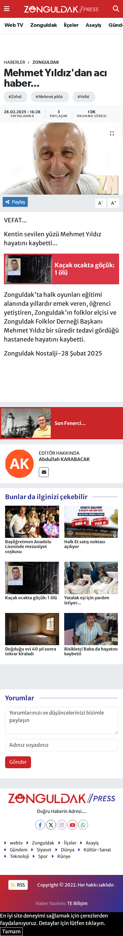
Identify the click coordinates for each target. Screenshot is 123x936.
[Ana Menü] (7, 8)
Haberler (14, 62)
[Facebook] (40, 825)
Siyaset (44, 850)
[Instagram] (62, 825)
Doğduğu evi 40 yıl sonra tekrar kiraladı (30, 651)
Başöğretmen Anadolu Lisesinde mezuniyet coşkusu (28, 547)
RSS (20, 885)
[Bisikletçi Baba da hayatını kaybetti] (91, 628)
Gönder (18, 762)
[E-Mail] (44, 472)
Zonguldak (43, 25)
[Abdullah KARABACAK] (19, 463)
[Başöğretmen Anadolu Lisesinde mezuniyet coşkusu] (32, 521)
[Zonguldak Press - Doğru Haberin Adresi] (61, 9)
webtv (16, 843)
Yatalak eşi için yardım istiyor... (86, 600)
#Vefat (83, 96)
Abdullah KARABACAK (64, 459)
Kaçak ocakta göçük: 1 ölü (31, 597)
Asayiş (93, 25)
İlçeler (71, 25)
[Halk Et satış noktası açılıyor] (91, 521)
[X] (51, 825)
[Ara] (116, 8)
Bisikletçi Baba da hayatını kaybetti (91, 651)
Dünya (67, 850)
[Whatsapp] (83, 825)
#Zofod (14, 96)
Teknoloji (19, 856)
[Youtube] (72, 825)
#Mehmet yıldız (49, 96)
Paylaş (18, 202)
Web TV (13, 25)
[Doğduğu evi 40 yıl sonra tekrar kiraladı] (32, 628)
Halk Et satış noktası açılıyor (84, 544)
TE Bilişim (77, 903)
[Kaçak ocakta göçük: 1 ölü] (32, 577)
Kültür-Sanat (97, 850)
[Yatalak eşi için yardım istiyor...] (91, 577)
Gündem (18, 850)
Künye (63, 856)
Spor (43, 856)
